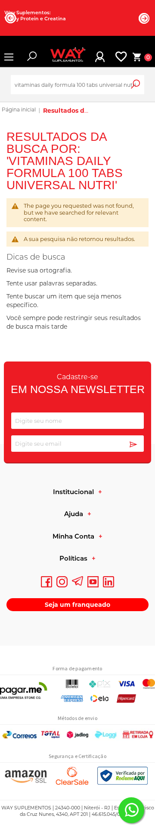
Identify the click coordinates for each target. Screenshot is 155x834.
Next (144, 18)
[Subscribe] (133, 444)
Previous (11, 18)
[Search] (141, 88)
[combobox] (77, 85)
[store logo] (64, 57)
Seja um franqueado (77, 605)
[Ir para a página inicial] (18, 110)
